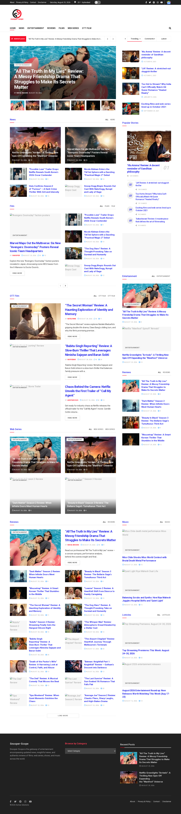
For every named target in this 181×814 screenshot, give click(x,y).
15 (86, 160)
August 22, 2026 (37, 705)
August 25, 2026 (88, 400)
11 (101, 319)
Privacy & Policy (22, 2)
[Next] (65, 286)
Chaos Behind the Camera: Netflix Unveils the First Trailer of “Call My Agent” (88, 391)
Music (167, 522)
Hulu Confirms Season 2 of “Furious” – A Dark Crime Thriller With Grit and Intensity (44, 189)
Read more (17, 273)
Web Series (73, 28)
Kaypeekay (71, 359)
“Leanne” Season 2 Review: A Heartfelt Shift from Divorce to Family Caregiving (99, 591)
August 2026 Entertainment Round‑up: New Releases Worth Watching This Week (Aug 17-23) (146, 693)
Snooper (16, 255)
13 (48, 672)
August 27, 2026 (92, 649)
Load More (63, 716)
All (106, 120)
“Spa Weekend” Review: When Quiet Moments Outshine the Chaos (44, 698)
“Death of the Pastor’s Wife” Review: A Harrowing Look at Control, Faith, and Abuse (43, 664)
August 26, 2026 (37, 672)
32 (141, 658)
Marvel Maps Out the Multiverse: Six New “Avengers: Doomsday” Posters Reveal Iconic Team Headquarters (88, 152)
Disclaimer (42, 2)
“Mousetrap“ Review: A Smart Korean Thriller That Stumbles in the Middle (156, 437)
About (12, 2)
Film (113, 206)
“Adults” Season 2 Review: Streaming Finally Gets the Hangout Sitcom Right (42, 625)
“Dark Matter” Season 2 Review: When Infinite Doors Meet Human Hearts (155, 404)
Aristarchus (72, 400)
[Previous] (60, 286)
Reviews (51, 28)
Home (13, 28)
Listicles (166, 615)
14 (103, 179)
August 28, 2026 (92, 179)
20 (103, 649)
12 (31, 160)
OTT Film (86, 28)
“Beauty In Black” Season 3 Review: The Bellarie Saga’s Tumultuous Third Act (155, 421)
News (21, 28)
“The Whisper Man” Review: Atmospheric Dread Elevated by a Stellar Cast (100, 625)
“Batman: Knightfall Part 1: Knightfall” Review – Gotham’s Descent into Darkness (99, 664)
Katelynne (71, 319)
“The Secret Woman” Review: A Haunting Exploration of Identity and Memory (89, 310)
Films (62, 28)
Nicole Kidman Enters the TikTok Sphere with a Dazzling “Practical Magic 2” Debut (99, 172)
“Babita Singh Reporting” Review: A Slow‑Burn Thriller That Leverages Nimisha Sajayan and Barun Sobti (88, 350)
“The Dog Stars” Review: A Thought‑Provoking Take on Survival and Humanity (98, 251)
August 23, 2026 (130, 658)
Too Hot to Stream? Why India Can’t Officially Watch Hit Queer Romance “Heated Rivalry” (151, 196)
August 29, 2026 (20, 160)
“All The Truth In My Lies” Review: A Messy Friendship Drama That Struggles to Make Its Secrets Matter (69, 39)
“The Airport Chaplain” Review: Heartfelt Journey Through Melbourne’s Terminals (99, 642)
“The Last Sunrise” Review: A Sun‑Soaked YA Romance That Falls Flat (99, 681)
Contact (33, 2)
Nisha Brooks (22, 93)
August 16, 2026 (130, 701)
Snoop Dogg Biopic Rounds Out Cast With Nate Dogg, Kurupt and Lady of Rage (100, 189)
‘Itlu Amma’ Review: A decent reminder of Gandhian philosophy (156, 54)
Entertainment (35, 28)
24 (101, 359)
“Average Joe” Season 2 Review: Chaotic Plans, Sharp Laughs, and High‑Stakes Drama (100, 698)
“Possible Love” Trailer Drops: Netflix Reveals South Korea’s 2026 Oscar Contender (44, 172)
